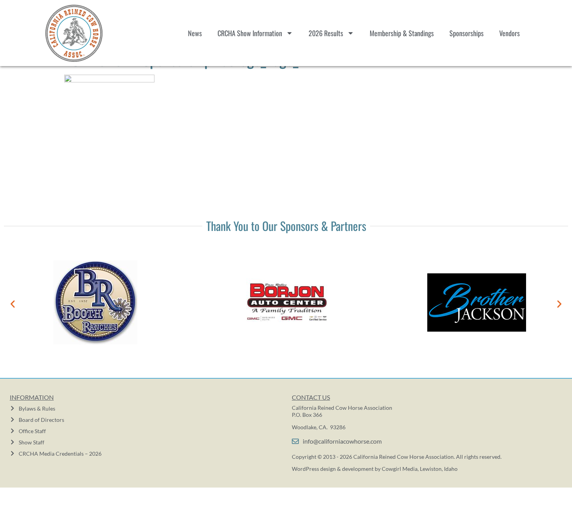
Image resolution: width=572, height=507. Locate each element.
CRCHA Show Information (250, 33)
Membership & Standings (402, 33)
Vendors (509, 33)
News (195, 33)
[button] (13, 304)
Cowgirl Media (400, 468)
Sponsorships (466, 33)
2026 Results (326, 33)
